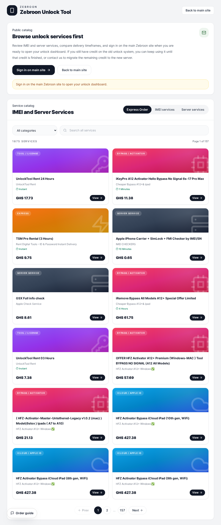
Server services (193, 109)
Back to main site (198, 10)
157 (122, 510)
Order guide (24, 513)
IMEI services (165, 109)
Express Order (137, 109)
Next (135, 510)
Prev (85, 510)
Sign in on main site (31, 70)
